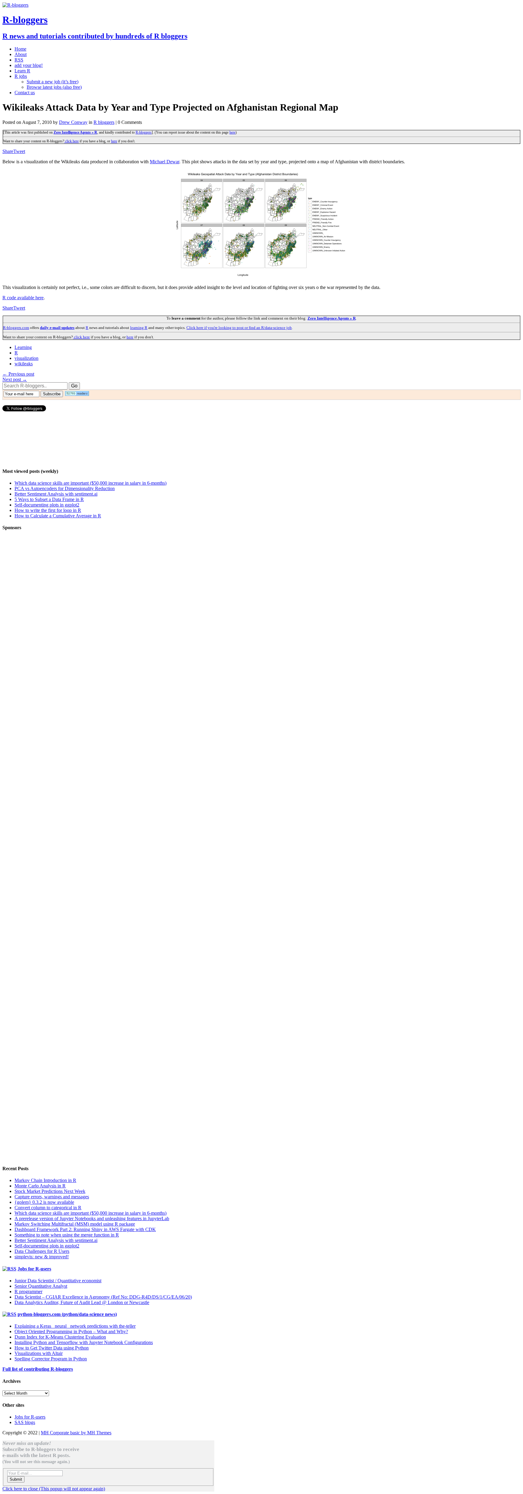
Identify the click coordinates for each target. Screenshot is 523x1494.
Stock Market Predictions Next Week (50, 1191)
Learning (23, 347)
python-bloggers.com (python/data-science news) (67, 1314)
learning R (138, 327)
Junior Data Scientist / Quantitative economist (58, 1280)
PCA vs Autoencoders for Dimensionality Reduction (65, 488)
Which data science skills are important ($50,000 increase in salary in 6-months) (90, 483)
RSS (19, 59)
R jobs (21, 76)
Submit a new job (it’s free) (52, 81)
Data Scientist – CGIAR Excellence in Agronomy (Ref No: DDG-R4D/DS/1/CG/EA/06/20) (103, 1297)
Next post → (14, 379)
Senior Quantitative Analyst (41, 1286)
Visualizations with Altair (39, 1353)
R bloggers (104, 122)
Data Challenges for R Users (42, 1251)
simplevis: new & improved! (42, 1256)
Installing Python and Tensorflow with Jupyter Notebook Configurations (84, 1342)
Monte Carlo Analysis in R (40, 1185)
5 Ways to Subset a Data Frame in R (49, 499)
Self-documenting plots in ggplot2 (47, 504)
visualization (26, 358)
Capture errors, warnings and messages (52, 1196)
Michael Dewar (164, 161)
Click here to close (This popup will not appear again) (53, 1488)
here (232, 132)
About (21, 54)
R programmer (28, 1291)
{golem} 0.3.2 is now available (44, 1202)
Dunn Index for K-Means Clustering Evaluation (60, 1337)
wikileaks (24, 363)
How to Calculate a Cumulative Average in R (58, 515)
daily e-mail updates (57, 327)
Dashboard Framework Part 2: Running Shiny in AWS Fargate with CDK (85, 1229)
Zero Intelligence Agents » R (75, 132)
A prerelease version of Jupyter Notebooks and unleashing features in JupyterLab (92, 1218)
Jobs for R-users (34, 1268)
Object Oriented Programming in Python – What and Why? (71, 1331)
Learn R (22, 70)
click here (71, 141)
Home (20, 48)
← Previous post (18, 374)
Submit (16, 1479)
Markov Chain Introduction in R (45, 1180)
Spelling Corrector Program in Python (51, 1358)
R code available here (23, 297)
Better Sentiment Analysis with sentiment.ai (56, 493)
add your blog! (29, 65)
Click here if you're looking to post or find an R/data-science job (239, 327)
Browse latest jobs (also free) (54, 87)
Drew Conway (73, 122)
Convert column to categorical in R (48, 1207)
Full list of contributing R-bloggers (37, 1369)
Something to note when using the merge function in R (67, 1234)
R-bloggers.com (16, 327)
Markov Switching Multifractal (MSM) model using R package (75, 1224)
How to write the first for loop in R (48, 510)
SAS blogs (25, 1422)
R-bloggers (144, 132)
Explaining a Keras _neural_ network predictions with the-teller (75, 1326)
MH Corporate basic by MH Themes (76, 1432)
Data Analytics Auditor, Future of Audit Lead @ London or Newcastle (82, 1302)
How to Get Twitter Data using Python (52, 1347)
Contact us (25, 92)
